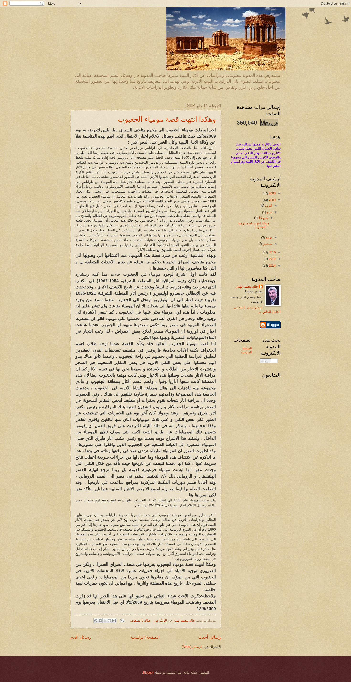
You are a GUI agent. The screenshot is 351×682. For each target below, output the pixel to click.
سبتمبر (267, 244)
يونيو (268, 237)
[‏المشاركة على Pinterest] (95, 620)
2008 (272, 193)
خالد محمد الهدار (247, 286)
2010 (272, 252)
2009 (272, 200)
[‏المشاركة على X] (104, 620)
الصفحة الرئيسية (145, 637)
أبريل (268, 205)
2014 (272, 265)
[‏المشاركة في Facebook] (100, 620)
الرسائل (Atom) (192, 647)
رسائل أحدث (209, 637)
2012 (272, 259)
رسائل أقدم (80, 637)
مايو (269, 212)
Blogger (148, 672)
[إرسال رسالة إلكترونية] (122, 620)
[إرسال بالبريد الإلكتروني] (114, 620)
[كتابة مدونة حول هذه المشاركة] (109, 620)
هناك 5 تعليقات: (139, 620)
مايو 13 (263, 218)
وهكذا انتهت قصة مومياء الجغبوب (167, 119)
